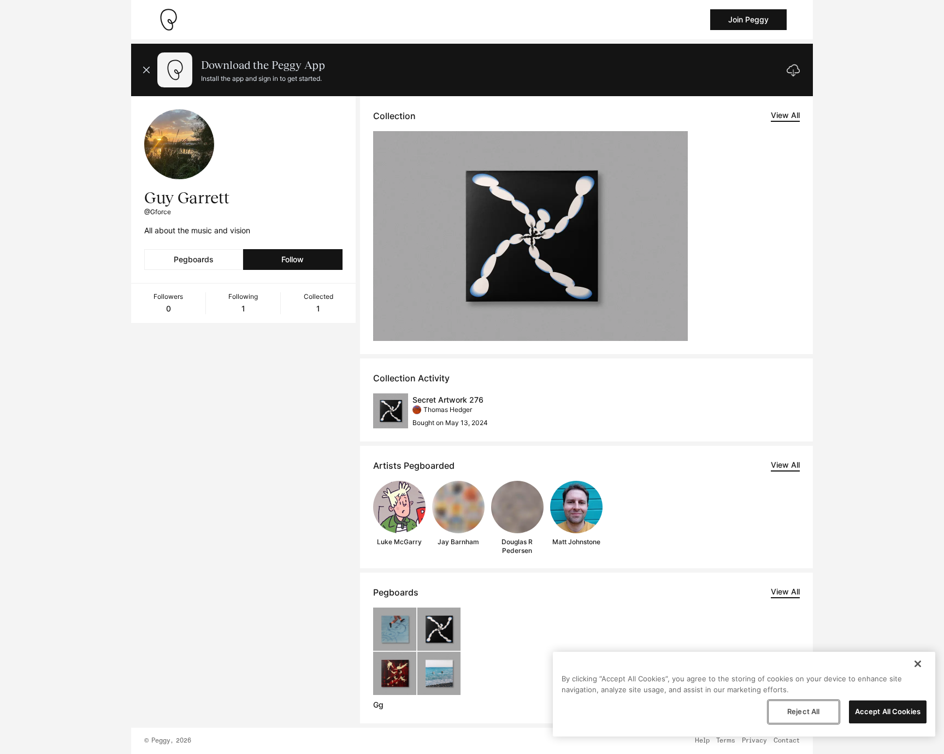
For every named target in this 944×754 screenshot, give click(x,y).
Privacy (754, 741)
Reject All (803, 711)
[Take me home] (168, 20)
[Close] (918, 664)
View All (785, 115)
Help (702, 741)
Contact (787, 741)
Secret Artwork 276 (447, 399)
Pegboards (194, 259)
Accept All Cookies (888, 711)
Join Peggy (748, 19)
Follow (292, 259)
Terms (725, 741)
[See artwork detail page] (530, 236)
